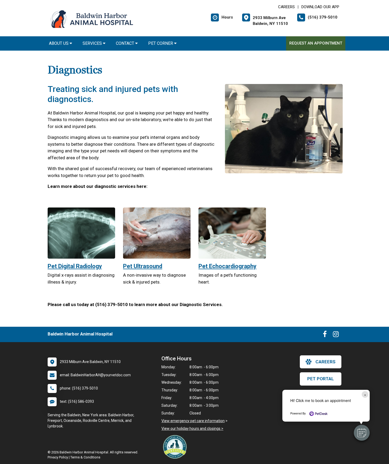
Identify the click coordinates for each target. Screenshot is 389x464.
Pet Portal (320, 378)
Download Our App (320, 7)
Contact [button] (125, 43)
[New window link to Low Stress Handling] (176, 447)
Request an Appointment (315, 43)
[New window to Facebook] (324, 335)
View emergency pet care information (193, 421)
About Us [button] (59, 43)
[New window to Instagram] (335, 335)
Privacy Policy (58, 457)
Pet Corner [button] (161, 43)
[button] (362, 433)
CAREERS (286, 7)
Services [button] (93, 43)
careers (325, 361)
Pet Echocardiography (227, 266)
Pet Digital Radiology (75, 266)
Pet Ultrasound (142, 266)
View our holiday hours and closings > (192, 428)
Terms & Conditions (85, 457)
